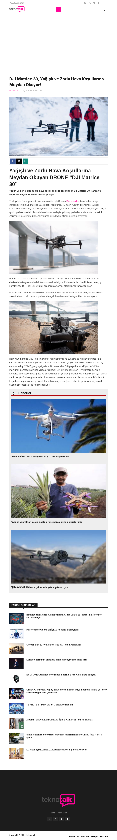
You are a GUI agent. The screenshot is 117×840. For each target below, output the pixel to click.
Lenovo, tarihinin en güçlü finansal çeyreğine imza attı (56, 659)
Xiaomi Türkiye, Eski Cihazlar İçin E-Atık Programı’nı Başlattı (59, 719)
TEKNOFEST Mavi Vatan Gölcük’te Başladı (49, 704)
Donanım (13, 90)
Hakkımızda (83, 836)
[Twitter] (55, 819)
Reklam (104, 836)
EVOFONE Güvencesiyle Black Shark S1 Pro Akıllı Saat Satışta (60, 674)
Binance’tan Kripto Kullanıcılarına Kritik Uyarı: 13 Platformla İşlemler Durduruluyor (64, 616)
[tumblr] (67, 819)
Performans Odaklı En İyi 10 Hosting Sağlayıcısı (52, 630)
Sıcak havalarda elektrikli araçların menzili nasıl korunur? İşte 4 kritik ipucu (64, 736)
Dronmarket (73, 201)
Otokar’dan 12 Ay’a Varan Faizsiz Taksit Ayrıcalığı (53, 644)
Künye (72, 836)
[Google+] (61, 819)
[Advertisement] (58, 46)
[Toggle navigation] (58, 9)
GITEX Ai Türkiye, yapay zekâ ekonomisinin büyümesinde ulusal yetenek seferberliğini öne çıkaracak (66, 691)
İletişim (94, 836)
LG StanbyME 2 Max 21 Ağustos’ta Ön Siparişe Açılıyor (56, 749)
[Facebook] (49, 819)
